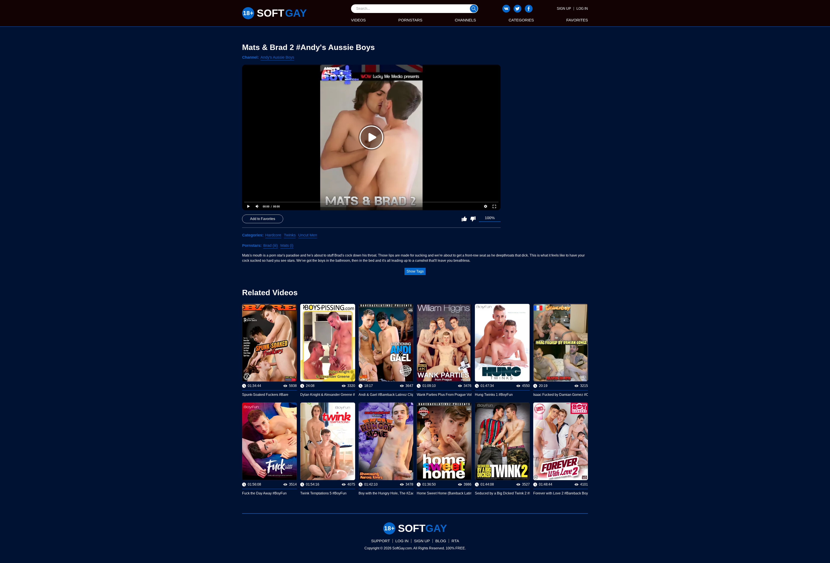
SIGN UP (564, 8)
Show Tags (415, 271)
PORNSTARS (410, 20)
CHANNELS (465, 20)
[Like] (464, 218)
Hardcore (273, 235)
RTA (455, 541)
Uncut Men (307, 235)
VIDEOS (358, 20)
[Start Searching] (474, 9)
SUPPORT (380, 541)
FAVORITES (577, 20)
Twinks (290, 235)
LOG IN (582, 8)
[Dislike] (473, 218)
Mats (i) (286, 245)
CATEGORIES (521, 20)
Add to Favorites (262, 219)
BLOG (440, 541)
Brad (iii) (270, 245)
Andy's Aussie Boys (277, 57)
